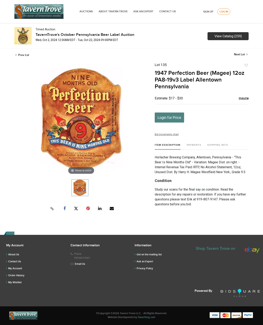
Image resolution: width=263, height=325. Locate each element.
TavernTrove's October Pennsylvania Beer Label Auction (85, 34)
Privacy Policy (145, 268)
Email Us (80, 264)
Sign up (208, 11)
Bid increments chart (167, 134)
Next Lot (240, 54)
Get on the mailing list (149, 254)
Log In (224, 11)
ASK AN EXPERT (143, 11)
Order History (16, 275)
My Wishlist (15, 282)
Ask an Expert (145, 261)
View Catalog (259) (228, 36)
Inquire (244, 98)
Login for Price (169, 117)
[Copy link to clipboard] (52, 208)
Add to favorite (246, 65)
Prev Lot (23, 55)
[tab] (168, 147)
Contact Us (167, 11)
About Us (13, 254)
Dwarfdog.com (146, 317)
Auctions (86, 11)
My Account (15, 268)
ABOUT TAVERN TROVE (113, 11)
